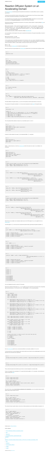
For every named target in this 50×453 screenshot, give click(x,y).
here (42, 22)
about (14, 450)
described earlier (28, 30)
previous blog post (9, 11)
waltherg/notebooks (13, 426)
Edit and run (41, 1)
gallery (12, 450)
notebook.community (8, 1)
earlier (33, 103)
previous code (14, 46)
